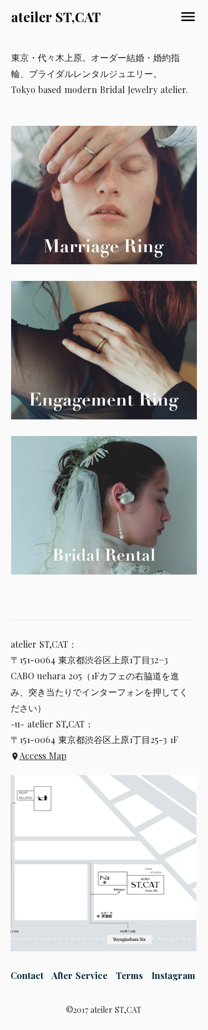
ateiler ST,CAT (56, 16)
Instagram (173, 975)
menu (188, 16)
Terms (129, 975)
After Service (80, 975)
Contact (27, 975)
